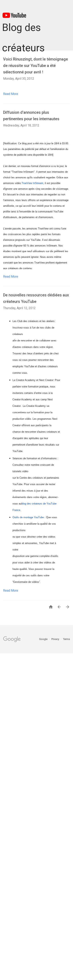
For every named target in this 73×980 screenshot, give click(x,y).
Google (43, 639)
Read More (10, 94)
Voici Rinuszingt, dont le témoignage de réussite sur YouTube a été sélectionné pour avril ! (35, 65)
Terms (66, 639)
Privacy (55, 639)
